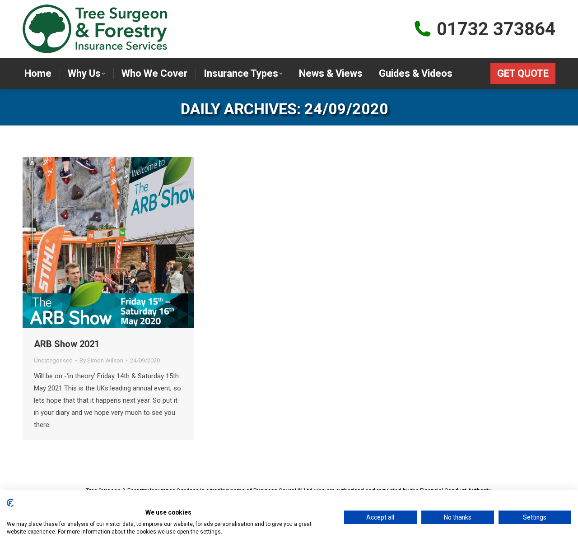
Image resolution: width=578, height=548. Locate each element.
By (101, 360)
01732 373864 (496, 29)
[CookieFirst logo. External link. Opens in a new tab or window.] (10, 503)
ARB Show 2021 (66, 344)
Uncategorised (53, 360)
